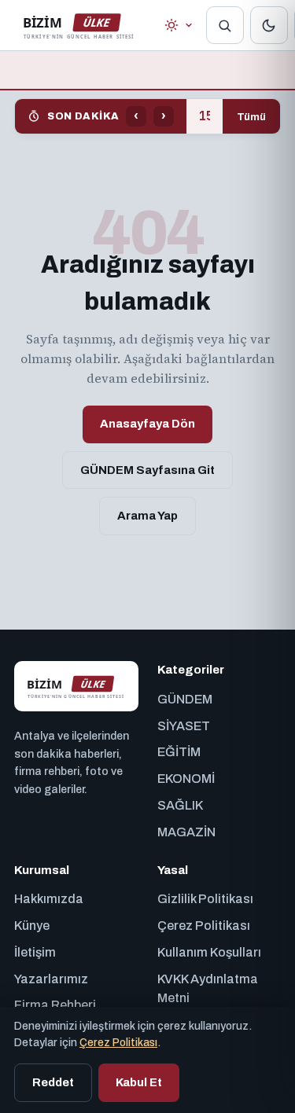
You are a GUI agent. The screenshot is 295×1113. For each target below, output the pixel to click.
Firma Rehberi (55, 1005)
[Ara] (225, 25)
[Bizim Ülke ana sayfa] (78, 25)
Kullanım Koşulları (209, 952)
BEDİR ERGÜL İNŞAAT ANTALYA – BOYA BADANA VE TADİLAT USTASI (204, 116)
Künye (32, 925)
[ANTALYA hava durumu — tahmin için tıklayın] (179, 25)
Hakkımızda (48, 898)
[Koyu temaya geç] (269, 25)
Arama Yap (147, 515)
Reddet (53, 1082)
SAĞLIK (180, 805)
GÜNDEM (184, 699)
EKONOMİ (186, 778)
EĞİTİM (179, 752)
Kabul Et (139, 1082)
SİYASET (183, 726)
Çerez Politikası (203, 925)
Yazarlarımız (51, 979)
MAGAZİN (186, 832)
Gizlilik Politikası (205, 898)
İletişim (35, 952)
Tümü (251, 117)
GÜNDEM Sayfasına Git (147, 470)
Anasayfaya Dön (147, 423)
